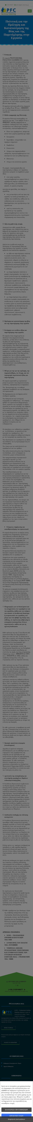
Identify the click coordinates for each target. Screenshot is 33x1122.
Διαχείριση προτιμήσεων (16, 1109)
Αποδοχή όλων (16, 1116)
